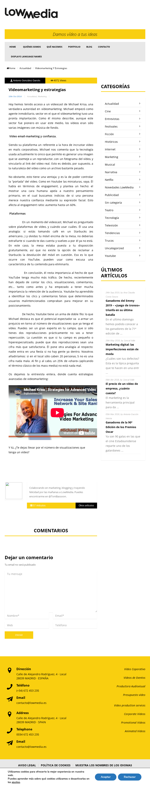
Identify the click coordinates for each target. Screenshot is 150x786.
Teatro (109, 210)
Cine (108, 111)
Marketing (42, 96)
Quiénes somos (32, 46)
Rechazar (130, 777)
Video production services (129, 705)
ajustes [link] (16, 782)
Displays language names (26, 56)
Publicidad (112, 195)
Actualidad (25, 68)
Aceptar (106, 777)
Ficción (109, 134)
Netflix (109, 180)
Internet (110, 149)
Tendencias (112, 233)
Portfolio (74, 46)
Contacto (104, 46)
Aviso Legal (27, 765)
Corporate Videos (134, 714)
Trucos (109, 240)
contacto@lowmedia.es (31, 703)
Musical (110, 164)
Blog (89, 46)
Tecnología (112, 218)
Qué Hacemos (54, 46)
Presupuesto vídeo (134, 695)
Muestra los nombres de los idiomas (103, 765)
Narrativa (111, 172)
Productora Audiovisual (131, 686)
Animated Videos (135, 731)
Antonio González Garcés (26, 80)
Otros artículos (86, 505)
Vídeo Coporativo (134, 669)
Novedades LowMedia (119, 187)
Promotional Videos (133, 722)
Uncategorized (114, 248)
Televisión (111, 225)
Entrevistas (112, 119)
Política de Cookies (56, 765)
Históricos (111, 142)
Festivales (111, 126)
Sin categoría (113, 202)
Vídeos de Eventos (134, 678)
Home (12, 46)
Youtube (110, 256)
